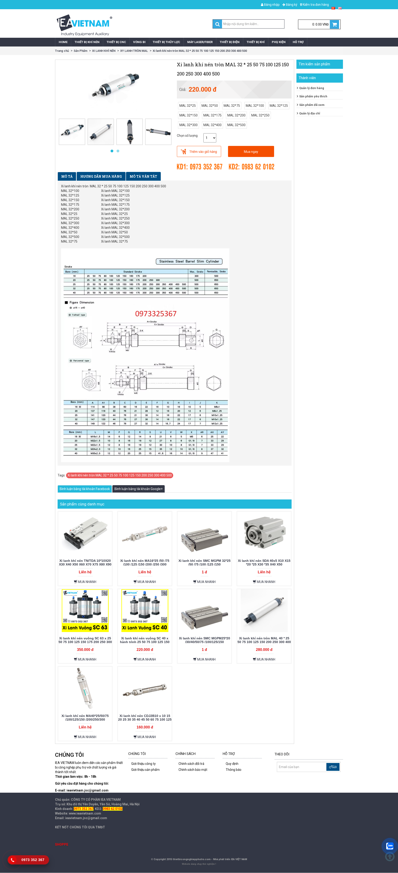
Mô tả (67, 176)
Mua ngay (251, 152)
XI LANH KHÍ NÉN (103, 50)
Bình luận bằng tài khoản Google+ (138, 489)
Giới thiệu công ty (143, 764)
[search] (217, 24)
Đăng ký (291, 4)
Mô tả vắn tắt (143, 176)
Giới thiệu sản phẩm (145, 769)
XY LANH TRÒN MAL (134, 50)
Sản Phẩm (80, 50)
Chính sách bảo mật (193, 769)
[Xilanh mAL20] (158, 132)
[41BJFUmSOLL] (72, 132)
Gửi (334, 767)
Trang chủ (62, 50)
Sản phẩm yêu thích (313, 96)
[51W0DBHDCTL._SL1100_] (101, 132)
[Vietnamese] (333, 8)
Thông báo (233, 769)
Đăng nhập (271, 4)
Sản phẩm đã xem (312, 105)
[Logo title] (126, 25)
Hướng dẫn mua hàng (101, 176)
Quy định (232, 764)
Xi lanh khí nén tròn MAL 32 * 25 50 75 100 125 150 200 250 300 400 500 (200, 50)
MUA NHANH (86, 582)
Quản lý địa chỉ (309, 113)
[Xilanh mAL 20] (129, 132)
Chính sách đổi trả (191, 764)
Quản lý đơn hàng (311, 88)
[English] (340, 8)
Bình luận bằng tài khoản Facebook (85, 489)
